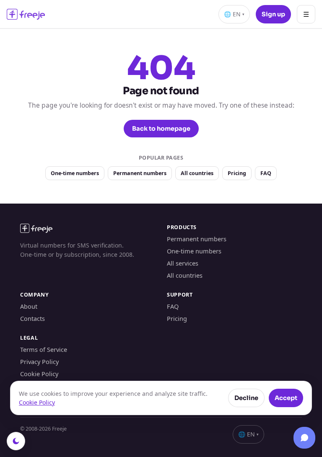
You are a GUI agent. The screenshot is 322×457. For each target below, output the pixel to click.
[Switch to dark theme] (16, 441)
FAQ (265, 173)
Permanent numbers (139, 173)
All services (182, 263)
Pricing (237, 173)
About (28, 306)
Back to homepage (161, 128)
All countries (197, 173)
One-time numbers (75, 173)
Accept (286, 398)
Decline (246, 398)
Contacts (32, 318)
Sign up (273, 14)
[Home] (26, 14)
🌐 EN (234, 14)
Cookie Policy (39, 373)
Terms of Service (43, 349)
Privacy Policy (39, 361)
